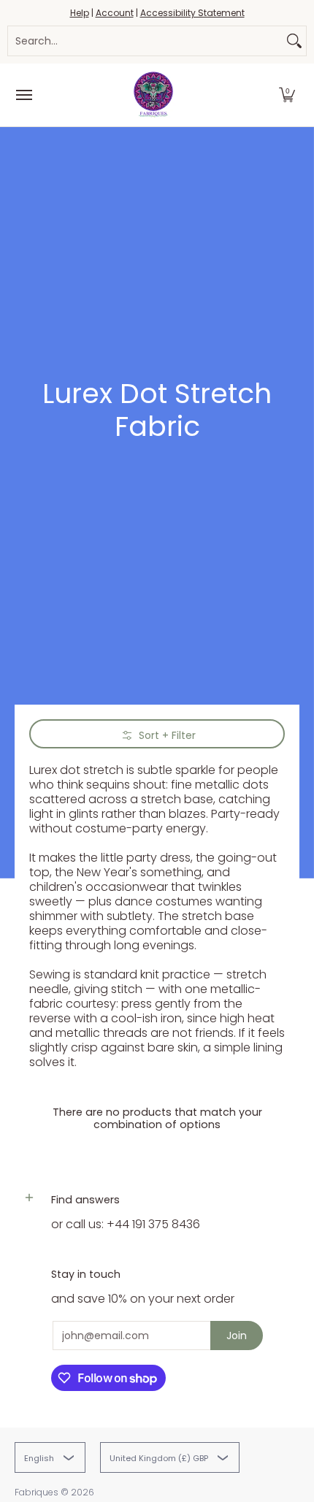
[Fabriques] (153, 95)
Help (79, 13)
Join (236, 1335)
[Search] (294, 40)
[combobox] (145, 40)
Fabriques (36, 1492)
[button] (287, 95)
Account (115, 13)
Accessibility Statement (192, 13)
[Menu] (23, 95)
